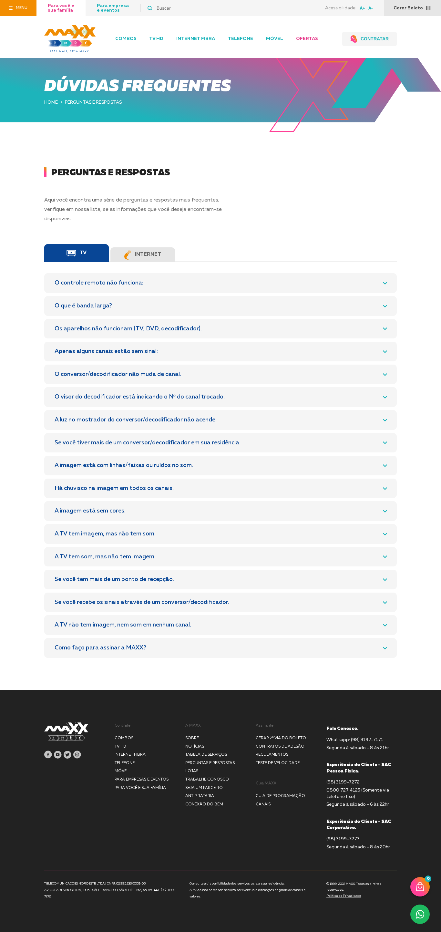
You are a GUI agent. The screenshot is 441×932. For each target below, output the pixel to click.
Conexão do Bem (204, 804)
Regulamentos (272, 755)
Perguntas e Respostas (210, 763)
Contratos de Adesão (280, 747)
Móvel (274, 38)
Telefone (240, 38)
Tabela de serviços (206, 755)
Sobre (192, 738)
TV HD (156, 38)
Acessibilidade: (340, 8)
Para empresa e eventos (113, 8)
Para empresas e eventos (142, 780)
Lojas (191, 771)
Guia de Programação (280, 796)
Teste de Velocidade (278, 763)
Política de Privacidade (343, 895)
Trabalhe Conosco (207, 780)
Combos (125, 38)
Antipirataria (199, 796)
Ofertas (307, 38)
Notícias (194, 747)
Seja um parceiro (204, 788)
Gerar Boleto (408, 8)
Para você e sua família (61, 8)
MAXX (70, 39)
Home (51, 102)
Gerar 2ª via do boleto (281, 738)
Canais (263, 804)
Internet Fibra (195, 38)
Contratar (375, 38)
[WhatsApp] (420, 914)
